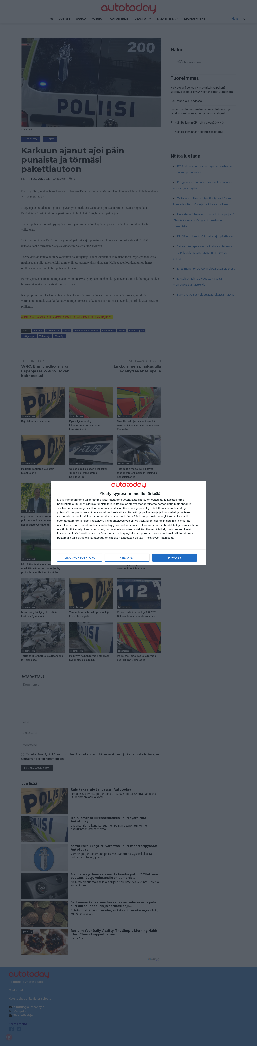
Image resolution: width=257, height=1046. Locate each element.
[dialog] (128, 523)
